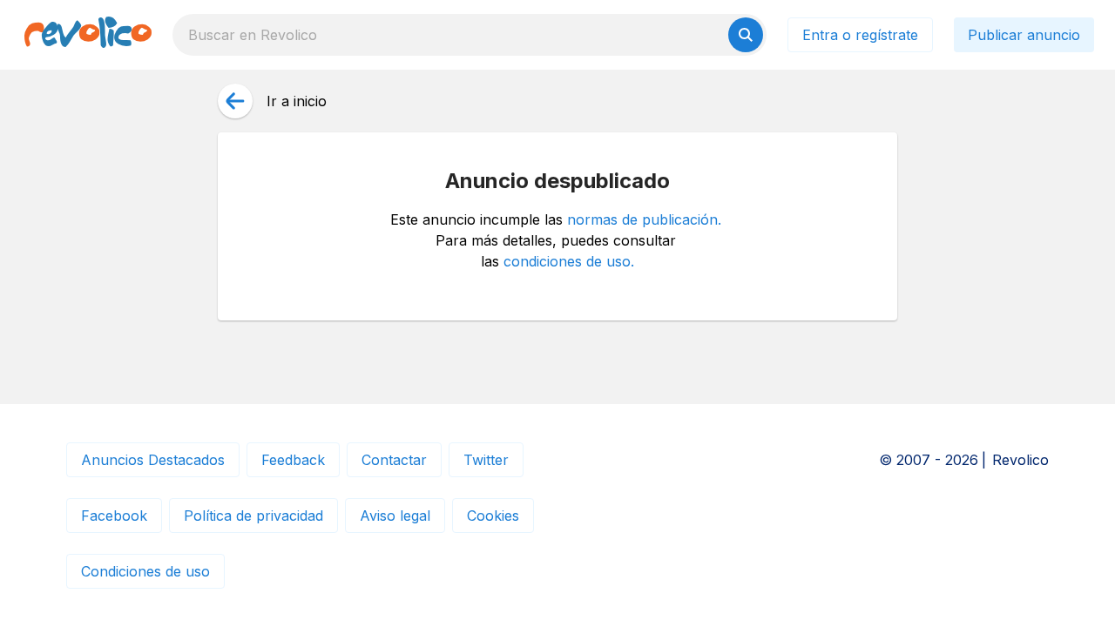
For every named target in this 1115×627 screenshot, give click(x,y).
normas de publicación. (644, 219)
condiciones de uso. (568, 261)
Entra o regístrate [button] (860, 35)
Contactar (394, 460)
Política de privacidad (253, 515)
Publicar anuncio (1024, 35)
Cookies (493, 515)
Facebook (114, 515)
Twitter (486, 460)
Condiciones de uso (145, 571)
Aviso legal (395, 515)
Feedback (293, 460)
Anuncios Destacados (153, 460)
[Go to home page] (88, 35)
